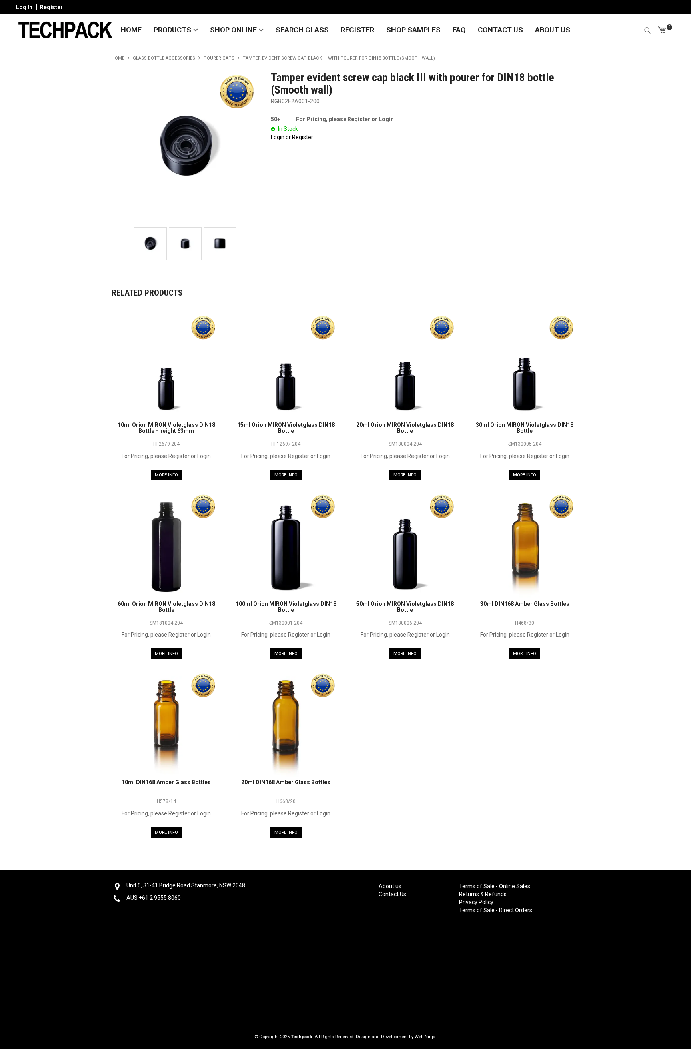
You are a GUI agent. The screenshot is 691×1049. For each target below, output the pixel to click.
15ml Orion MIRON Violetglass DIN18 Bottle (286, 428)
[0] (662, 30)
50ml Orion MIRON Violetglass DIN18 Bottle (405, 607)
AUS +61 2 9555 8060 (153, 898)
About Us (552, 30)
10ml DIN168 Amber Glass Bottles (166, 782)
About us (390, 886)
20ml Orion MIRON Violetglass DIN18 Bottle (405, 428)
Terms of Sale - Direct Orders (494, 910)
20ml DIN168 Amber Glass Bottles (285, 782)
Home (131, 30)
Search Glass (302, 30)
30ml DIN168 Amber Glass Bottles (524, 604)
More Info (166, 475)
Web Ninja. (426, 1036)
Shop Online (233, 30)
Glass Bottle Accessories (164, 58)
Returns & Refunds (483, 894)
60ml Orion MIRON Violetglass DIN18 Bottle (166, 607)
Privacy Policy (476, 902)
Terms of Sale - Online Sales (494, 886)
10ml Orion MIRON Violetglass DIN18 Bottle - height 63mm (166, 428)
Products (172, 30)
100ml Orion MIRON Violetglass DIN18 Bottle (286, 607)
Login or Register (292, 137)
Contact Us (500, 30)
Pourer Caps (219, 58)
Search (647, 29)
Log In (24, 7)
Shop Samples (413, 30)
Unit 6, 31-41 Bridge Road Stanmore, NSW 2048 (185, 885)
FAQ (459, 30)
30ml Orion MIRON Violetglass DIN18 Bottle (524, 428)
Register (51, 7)
